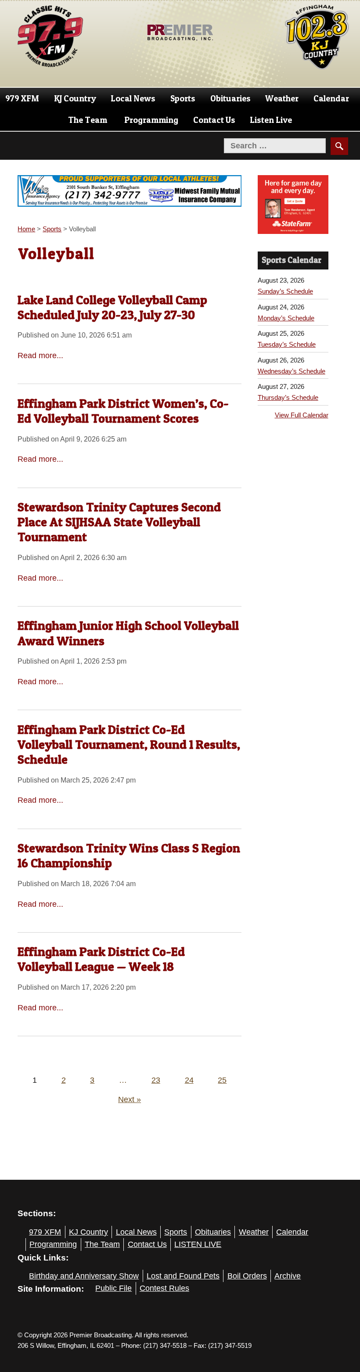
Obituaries (230, 98)
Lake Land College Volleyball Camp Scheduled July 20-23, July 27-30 (112, 307)
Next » (129, 1099)
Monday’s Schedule (286, 318)
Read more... (40, 355)
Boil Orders (247, 1275)
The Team (87, 120)
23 (155, 1080)
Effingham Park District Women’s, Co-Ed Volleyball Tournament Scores (123, 411)
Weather (282, 98)
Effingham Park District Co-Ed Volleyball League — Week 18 (101, 959)
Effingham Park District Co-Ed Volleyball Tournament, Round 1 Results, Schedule (129, 744)
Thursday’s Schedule (288, 397)
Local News (133, 98)
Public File (113, 1288)
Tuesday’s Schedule (287, 344)
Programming (151, 120)
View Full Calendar (301, 415)
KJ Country (75, 98)
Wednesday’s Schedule (291, 371)
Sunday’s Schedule (285, 291)
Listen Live (271, 120)
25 (222, 1080)
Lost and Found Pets (183, 1275)
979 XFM (22, 98)
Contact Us (214, 120)
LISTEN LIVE (197, 1244)
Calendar (331, 98)
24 (189, 1080)
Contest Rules (164, 1288)
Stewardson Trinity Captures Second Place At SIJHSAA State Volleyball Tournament (119, 521)
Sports (182, 98)
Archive (287, 1275)
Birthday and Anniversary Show (84, 1275)
